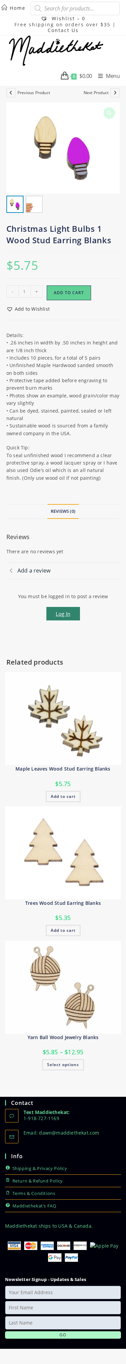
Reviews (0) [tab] (63, 511)
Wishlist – (67, 18)
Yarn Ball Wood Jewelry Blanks (63, 1037)
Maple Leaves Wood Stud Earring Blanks (62, 768)
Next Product (96, 92)
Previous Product (33, 92)
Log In (63, 613)
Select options (63, 1064)
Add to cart (69, 293)
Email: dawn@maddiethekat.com (61, 1133)
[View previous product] (11, 93)
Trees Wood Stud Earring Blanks (63, 903)
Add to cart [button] (63, 796)
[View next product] (115, 93)
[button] (28, 309)
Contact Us (63, 30)
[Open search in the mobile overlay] (75, 8)
